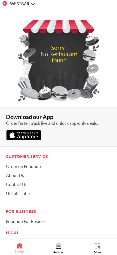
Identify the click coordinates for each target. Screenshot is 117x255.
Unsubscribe (18, 193)
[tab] (19, 248)
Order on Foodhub (23, 166)
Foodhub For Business (26, 221)
